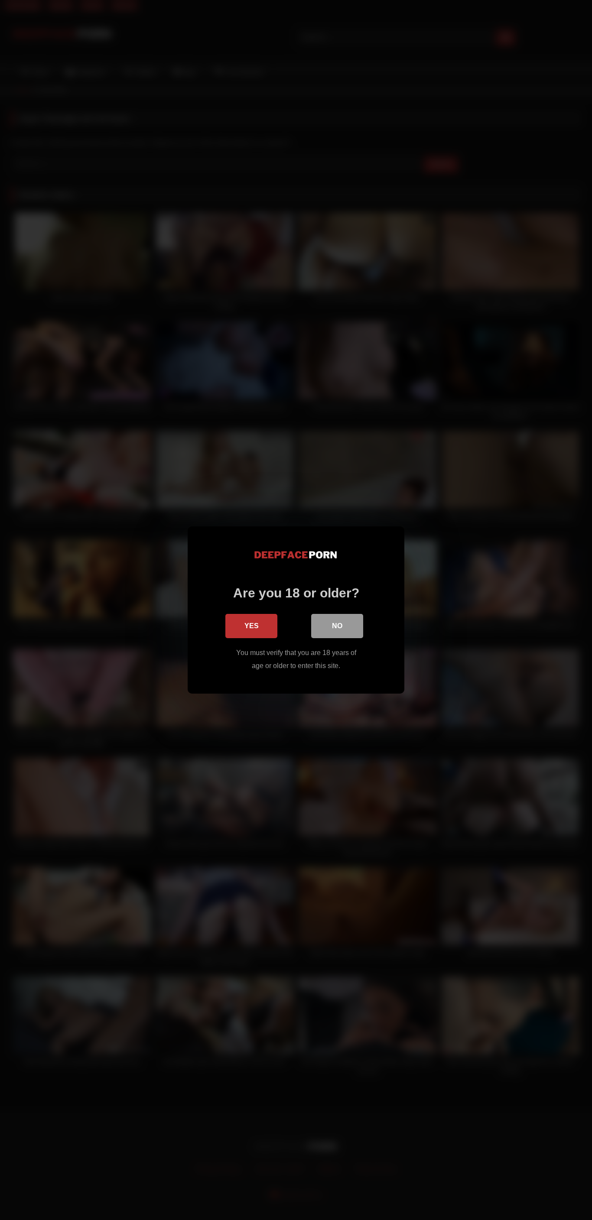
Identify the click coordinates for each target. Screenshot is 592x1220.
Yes (251, 625)
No (337, 625)
